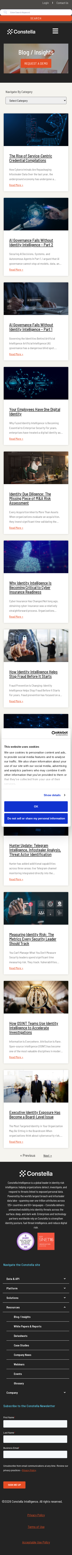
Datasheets (20, 1335)
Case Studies (21, 1345)
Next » (47, 1155)
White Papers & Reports (27, 1326)
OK (36, 806)
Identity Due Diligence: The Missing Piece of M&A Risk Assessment (30, 498)
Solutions (12, 1297)
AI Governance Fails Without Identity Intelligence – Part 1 (31, 327)
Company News (22, 1354)
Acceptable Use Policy (36, 1542)
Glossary (19, 1383)
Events (18, 1373)
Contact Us (62, 2)
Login (45, 2)
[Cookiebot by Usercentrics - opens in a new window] (52, 733)
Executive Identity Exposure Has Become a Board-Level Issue (34, 1114)
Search (36, 18)
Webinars (19, 1364)
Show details (52, 795)
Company (12, 1392)
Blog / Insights (22, 1316)
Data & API (12, 1278)
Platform (12, 1288)
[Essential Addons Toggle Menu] (55, 31)
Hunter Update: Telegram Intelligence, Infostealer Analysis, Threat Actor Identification (35, 850)
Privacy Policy (36, 1515)
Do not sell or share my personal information (36, 818)
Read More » (16, 185)
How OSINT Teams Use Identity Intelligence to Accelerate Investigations (33, 1028)
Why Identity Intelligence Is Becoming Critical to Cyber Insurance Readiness (30, 587)
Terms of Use (36, 1527)
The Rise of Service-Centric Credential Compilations (30, 158)
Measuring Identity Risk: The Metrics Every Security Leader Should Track (32, 939)
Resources (13, 1307)
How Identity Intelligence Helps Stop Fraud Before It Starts (33, 674)
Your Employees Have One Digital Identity (34, 411)
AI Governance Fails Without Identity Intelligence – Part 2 (31, 242)
